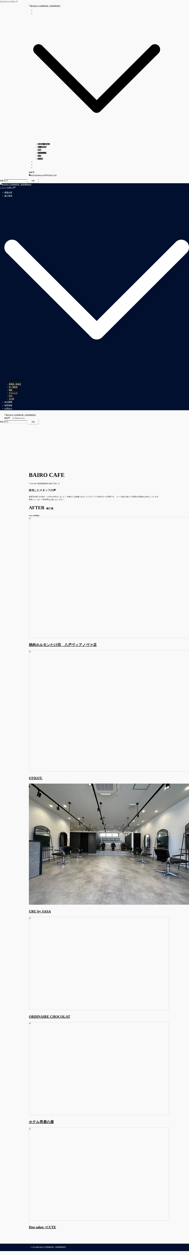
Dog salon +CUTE (42, 1227)
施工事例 (36, 14)
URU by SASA (40, 911)
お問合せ (36, 167)
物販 (39, 150)
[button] (33, 172)
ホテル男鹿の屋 (41, 1122)
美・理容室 (42, 147)
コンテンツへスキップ (9, 1)
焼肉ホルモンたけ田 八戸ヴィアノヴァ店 (63, 645)
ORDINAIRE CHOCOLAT (49, 1016)
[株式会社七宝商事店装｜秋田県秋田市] (44, 6)
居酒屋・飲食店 (44, 144)
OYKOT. (36, 778)
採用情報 (36, 165)
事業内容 (36, 11)
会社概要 (36, 162)
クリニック (42, 153)
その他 (40, 159)
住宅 (39, 156)
